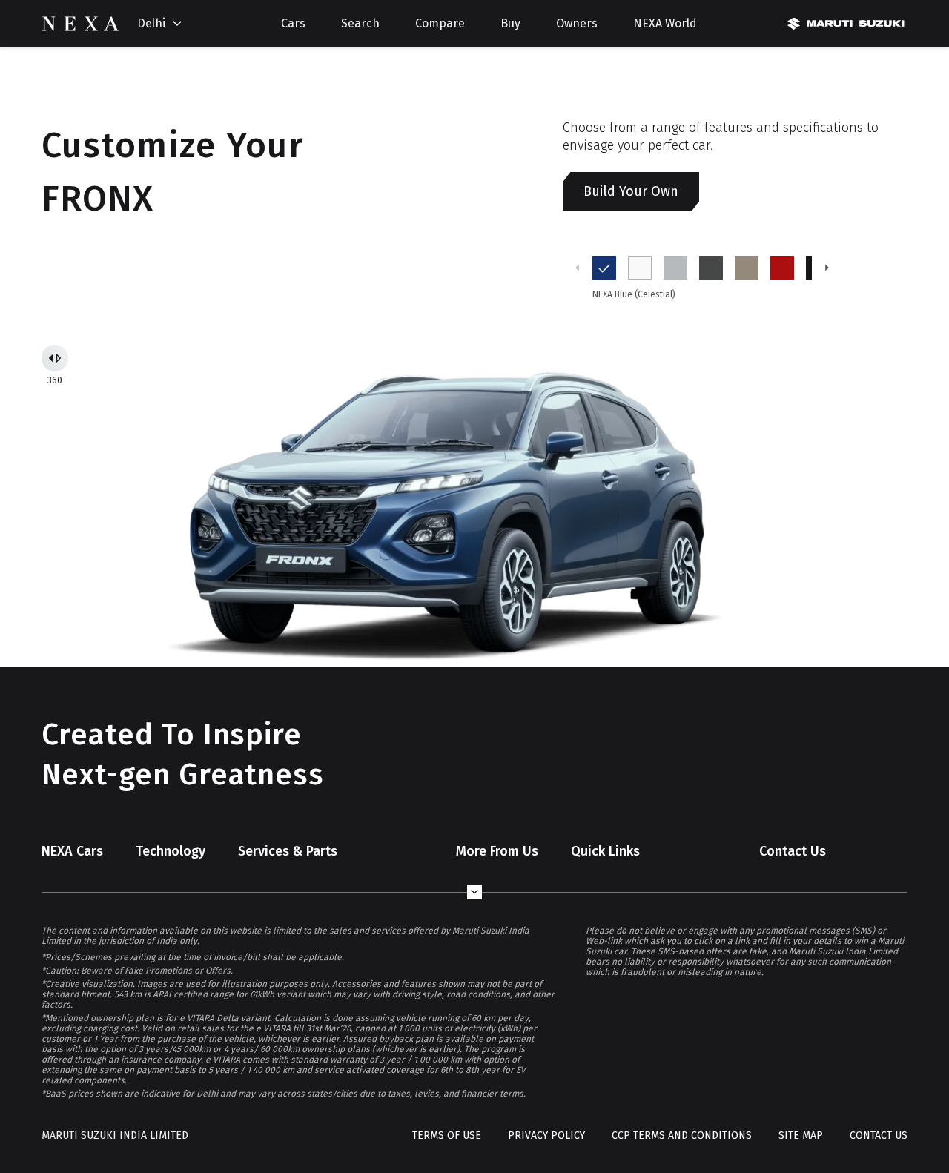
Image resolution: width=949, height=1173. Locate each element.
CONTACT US (878, 1135)
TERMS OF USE (446, 1135)
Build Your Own (630, 191)
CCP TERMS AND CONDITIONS (682, 1135)
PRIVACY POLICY (546, 1135)
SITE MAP (800, 1135)
